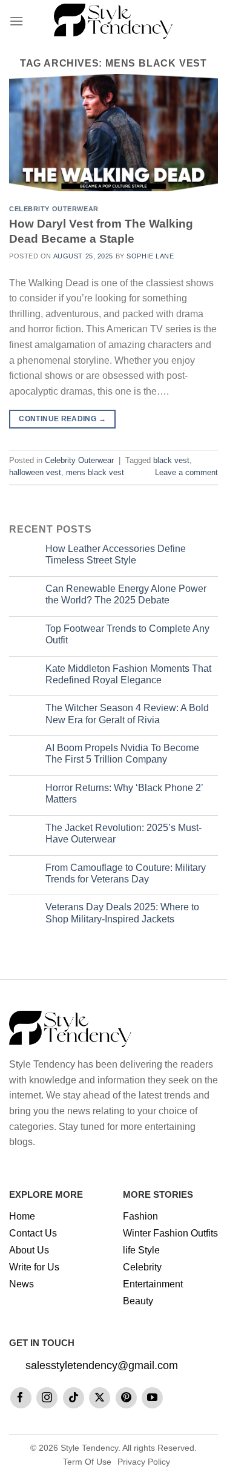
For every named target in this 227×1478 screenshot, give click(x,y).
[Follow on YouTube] (152, 1397)
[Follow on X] (99, 1397)
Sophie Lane (150, 256)
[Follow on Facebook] (20, 1397)
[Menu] (16, 21)
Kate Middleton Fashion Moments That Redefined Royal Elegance (128, 674)
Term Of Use (87, 1462)
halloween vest (35, 472)
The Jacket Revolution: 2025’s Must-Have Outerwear (123, 833)
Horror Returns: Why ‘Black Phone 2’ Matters (124, 793)
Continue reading (62, 419)
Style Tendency (89, 1448)
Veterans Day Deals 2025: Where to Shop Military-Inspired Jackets (122, 913)
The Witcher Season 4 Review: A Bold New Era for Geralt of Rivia (127, 713)
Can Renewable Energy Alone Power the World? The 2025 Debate (125, 594)
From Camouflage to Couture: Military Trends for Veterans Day (125, 873)
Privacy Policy (143, 1462)
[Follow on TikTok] (73, 1397)
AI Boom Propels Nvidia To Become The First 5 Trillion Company (122, 753)
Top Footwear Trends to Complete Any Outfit (127, 634)
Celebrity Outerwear (54, 208)
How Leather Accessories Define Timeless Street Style (115, 554)
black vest (171, 460)
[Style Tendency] (113, 21)
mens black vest (95, 472)
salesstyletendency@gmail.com (101, 1365)
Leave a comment (186, 472)
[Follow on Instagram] (47, 1397)
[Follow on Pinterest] (126, 1397)
